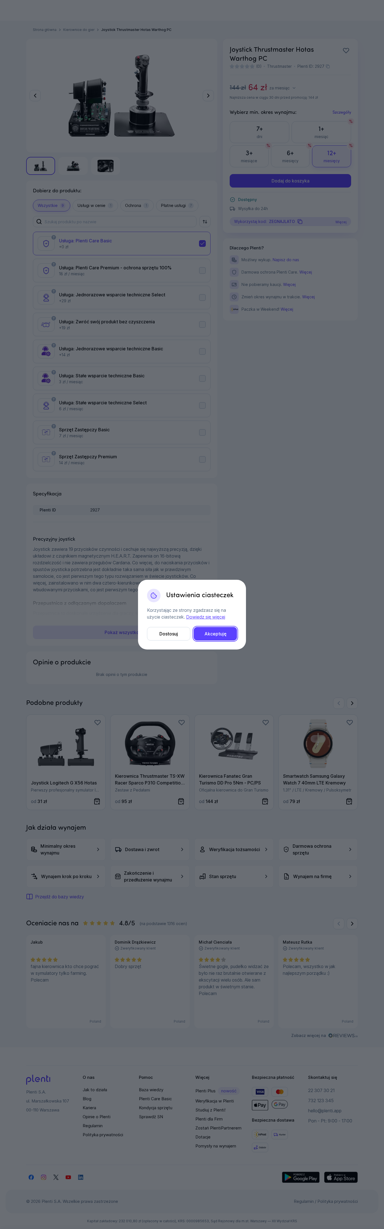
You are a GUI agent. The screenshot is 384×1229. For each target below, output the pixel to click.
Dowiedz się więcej (205, 617)
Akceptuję (215, 634)
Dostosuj (168, 634)
